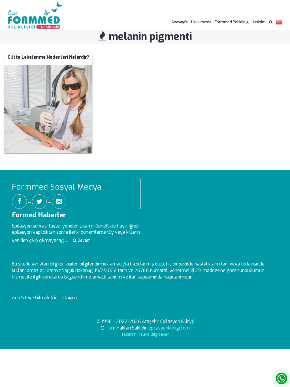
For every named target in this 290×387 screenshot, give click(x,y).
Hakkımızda (201, 22)
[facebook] (19, 201)
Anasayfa (179, 22)
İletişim (259, 22)
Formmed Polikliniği (232, 22)
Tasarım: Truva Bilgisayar (145, 334)
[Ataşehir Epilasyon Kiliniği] (38, 9)
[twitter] (39, 201)
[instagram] (59, 201)
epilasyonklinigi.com (169, 328)
